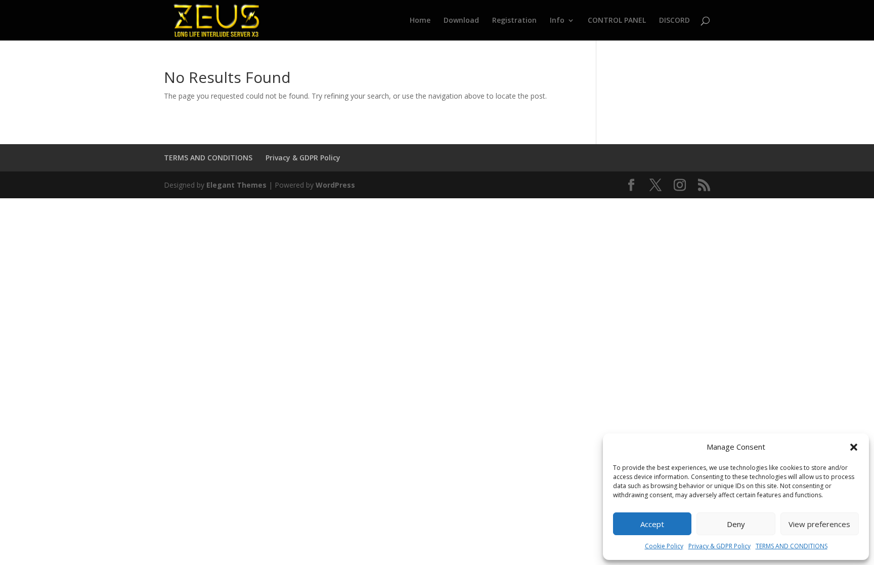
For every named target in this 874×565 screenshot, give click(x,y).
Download (461, 21)
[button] (854, 447)
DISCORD (674, 21)
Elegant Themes (236, 185)
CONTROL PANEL (617, 21)
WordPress (335, 185)
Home (420, 21)
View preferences (819, 524)
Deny (736, 524)
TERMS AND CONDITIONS (791, 546)
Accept (652, 524)
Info (557, 21)
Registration (514, 21)
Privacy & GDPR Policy (719, 546)
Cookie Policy (664, 546)
